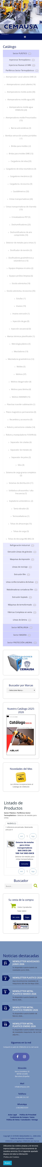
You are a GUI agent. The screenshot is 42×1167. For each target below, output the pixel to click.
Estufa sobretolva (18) (21, 283)
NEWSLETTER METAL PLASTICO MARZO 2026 (24, 992)
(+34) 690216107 (22, 1108)
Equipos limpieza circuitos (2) (21, 268)
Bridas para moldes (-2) (21, 146)
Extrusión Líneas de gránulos (22, 551)
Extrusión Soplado (21, 597)
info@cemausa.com (22, 1087)
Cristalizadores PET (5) (21, 217)
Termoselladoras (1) (21, 516)
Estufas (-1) (21, 298)
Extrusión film (21, 574)
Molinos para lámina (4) (21, 389)
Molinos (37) (21, 374)
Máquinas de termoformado (21, 604)
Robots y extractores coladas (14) (21, 427)
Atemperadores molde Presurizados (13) (21, 119)
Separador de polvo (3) (21, 457)
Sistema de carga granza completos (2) (21, 474)
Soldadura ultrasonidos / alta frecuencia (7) (21, 492)
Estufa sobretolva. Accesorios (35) (21, 291)
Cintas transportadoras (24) (21, 199)
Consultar (24, 864)
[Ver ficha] (10, 844)
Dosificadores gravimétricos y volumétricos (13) (21, 259)
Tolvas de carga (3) (21, 531)
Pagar (27, 917)
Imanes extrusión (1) (21, 313)
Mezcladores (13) (21, 351)
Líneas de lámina (21, 620)
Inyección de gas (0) (21, 321)
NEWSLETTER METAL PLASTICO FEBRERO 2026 (25, 1008)
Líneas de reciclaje (21, 567)
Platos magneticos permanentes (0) (21, 412)
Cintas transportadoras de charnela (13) (21, 208)
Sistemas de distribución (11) (21, 483)
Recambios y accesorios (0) (21, 419)
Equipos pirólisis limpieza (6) (21, 276)
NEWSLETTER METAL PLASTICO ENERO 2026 (24, 1025)
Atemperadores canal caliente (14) (21, 84)
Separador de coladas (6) (21, 442)
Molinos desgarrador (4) (21, 381)
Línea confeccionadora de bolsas (21, 582)
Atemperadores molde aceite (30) (21, 92)
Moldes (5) (21, 366)
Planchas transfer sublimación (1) (21, 404)
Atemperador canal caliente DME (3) (21, 77)
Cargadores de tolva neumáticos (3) (21, 169)
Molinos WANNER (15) (21, 397)
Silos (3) (21, 465)
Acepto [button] (7, 1163)
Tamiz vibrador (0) (21, 508)
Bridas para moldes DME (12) (21, 153)
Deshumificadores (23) (21, 224)
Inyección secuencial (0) (21, 329)
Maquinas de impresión (21, 559)
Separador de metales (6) (21, 450)
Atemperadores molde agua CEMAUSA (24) (21, 108)
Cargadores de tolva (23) (21, 161)
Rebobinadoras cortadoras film (21, 589)
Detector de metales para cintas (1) (21, 242)
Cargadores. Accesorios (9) (21, 184)
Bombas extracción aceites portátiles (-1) (21, 137)
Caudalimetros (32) (21, 191)
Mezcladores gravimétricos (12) (21, 359)
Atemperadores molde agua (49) (21, 99)
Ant (21, 836)
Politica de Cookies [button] (11, 1157)
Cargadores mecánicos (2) (21, 176)
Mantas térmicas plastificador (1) (21, 336)
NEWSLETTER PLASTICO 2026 (27, 977)
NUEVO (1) (11, 823)
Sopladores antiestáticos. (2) (21, 501)
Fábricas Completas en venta (21, 612)
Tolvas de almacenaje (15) (21, 523)
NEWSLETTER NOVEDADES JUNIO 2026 (26, 962)
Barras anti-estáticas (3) (21, 128)
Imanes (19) (21, 306)
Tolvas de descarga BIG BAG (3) (21, 539)
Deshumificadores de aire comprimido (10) (21, 233)
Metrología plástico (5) (21, 344)
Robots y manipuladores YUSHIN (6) (21, 434)
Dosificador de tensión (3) (21, 250)
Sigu (33, 836)
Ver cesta (16, 917)
